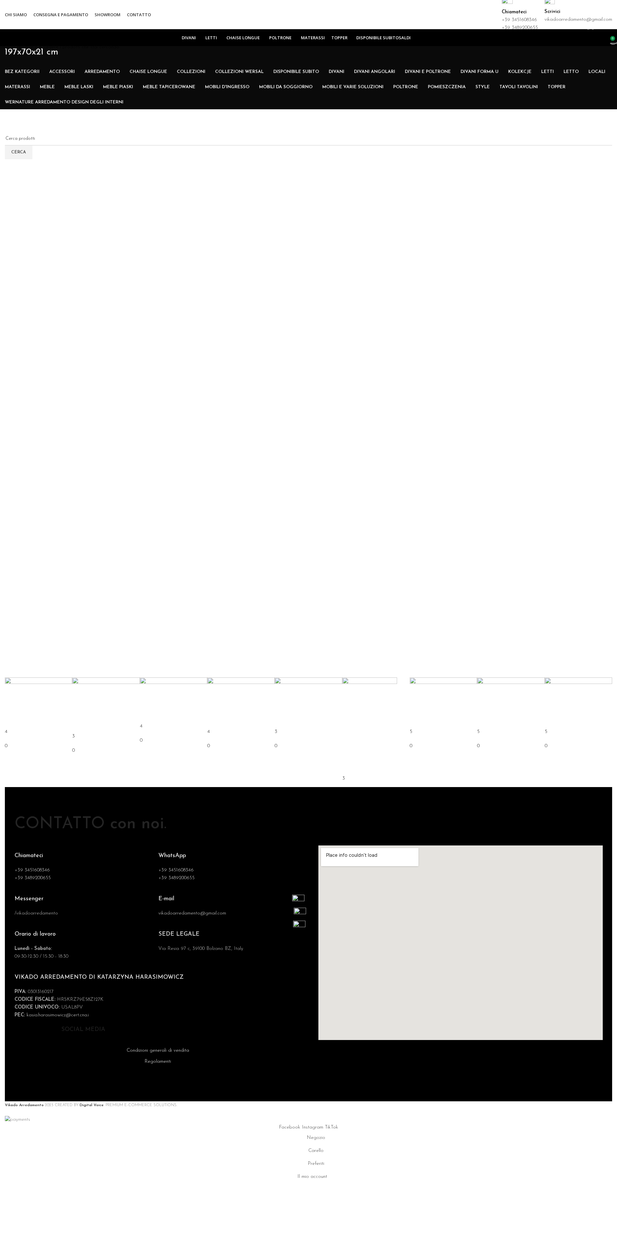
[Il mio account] (603, 37)
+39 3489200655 (520, 27)
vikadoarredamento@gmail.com (578, 19)
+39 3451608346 (519, 20)
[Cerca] (594, 37)
